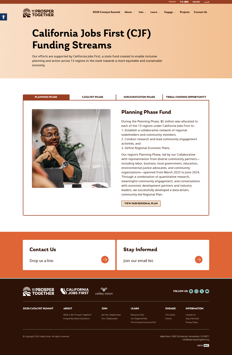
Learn (135, 308)
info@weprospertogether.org (195, 339)
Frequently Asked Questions (76, 318)
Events (168, 318)
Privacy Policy (192, 322)
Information (195, 308)
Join (104, 308)
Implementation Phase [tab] (139, 97)
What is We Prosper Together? (77, 314)
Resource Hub (137, 314)
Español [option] (196, 2)
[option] (184, 2)
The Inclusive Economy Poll (143, 322)
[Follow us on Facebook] (191, 291)
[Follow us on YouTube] (207, 291)
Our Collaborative (110, 318)
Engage (170, 308)
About (67, 308)
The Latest (170, 314)
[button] (3, 16)
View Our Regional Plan (141, 203)
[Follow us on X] (202, 291)
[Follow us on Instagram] (196, 291)
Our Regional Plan (139, 318)
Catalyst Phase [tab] (92, 97)
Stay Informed (192, 318)
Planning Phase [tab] (46, 97)
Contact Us (191, 314)
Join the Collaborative (111, 314)
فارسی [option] (206, 2)
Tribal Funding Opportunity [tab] (186, 97)
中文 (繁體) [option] (184, 2)
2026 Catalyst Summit (38, 308)
